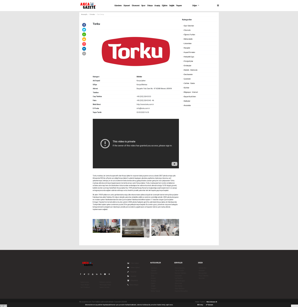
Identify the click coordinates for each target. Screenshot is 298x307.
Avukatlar (187, 105)
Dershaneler (188, 74)
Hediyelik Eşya (189, 57)
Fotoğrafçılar (188, 61)
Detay (201, 305)
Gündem (118, 5)
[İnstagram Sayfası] (89, 274)
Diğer (195, 5)
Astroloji (202, 278)
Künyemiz (134, 280)
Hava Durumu (180, 268)
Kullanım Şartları (105, 282)
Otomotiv (187, 30)
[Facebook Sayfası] (81, 274)
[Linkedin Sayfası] (97, 274)
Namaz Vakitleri (180, 273)
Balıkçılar (187, 101)
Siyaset (127, 5)
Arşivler (133, 276)
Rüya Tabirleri (203, 276)
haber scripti (151, 302)
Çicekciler (187, 79)
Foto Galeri (134, 263)
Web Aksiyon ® (212, 302)
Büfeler (139, 77)
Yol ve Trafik (179, 270)
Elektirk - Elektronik (190, 70)
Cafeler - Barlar (189, 83)
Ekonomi (135, 5)
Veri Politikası (85, 287)
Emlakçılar (187, 66)
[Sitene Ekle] (110, 274)
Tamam (210, 305)
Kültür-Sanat (155, 291)
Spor (143, 5)
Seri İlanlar (178, 286)
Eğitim (164, 5)
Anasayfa (84, 14)
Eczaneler (178, 276)
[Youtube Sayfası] (93, 274)
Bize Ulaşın (134, 285)
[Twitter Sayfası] (85, 274)
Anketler (202, 270)
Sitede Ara (202, 268)
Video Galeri (135, 267)
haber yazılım (160, 302)
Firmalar (92, 14)
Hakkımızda (84, 282)
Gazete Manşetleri (181, 291)
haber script (170, 302)
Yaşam (179, 5)
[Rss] (101, 274)
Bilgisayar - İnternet (191, 92)
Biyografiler (203, 273)
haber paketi (141, 302)
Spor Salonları (189, 26)
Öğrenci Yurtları (189, 35)
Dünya (150, 5)
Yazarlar (133, 272)
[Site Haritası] (106, 274)
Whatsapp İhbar (105, 285)
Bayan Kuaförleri (190, 97)
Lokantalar (188, 43)
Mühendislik (188, 39)
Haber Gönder (105, 287)
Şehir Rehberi (179, 288)
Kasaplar (187, 48)
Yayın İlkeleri (84, 285)
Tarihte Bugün (180, 281)
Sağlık (171, 5)
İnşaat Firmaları (189, 52)
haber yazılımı (132, 302)
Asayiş (157, 5)
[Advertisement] (49, 28)
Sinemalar (178, 283)
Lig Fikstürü (179, 278)
